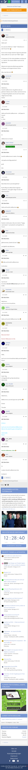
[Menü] (1, 1)
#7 (26, 200)
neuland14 (20, 719)
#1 (26, 40)
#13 (26, 312)
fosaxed (24, 737)
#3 (26, 106)
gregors (3, 719)
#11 (26, 275)
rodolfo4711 (14, 719)
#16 (26, 369)
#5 (26, 149)
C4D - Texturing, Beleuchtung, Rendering (13, 670)
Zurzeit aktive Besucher (11, 716)
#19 (26, 444)
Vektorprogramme (8, 559)
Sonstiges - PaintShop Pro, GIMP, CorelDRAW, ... (14, 636)
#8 (26, 216)
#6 (26, 177)
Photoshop (6, 585)
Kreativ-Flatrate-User (10, 146)
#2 (26, 81)
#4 (26, 128)
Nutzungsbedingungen (14, 753)
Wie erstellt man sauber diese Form (12, 556)
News (5, 568)
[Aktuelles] (22, 1)
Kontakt (14, 751)
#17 (26, 389)
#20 (26, 459)
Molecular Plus (7, 659)
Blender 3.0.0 (7, 572)
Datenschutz (14, 758)
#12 (26, 294)
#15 (26, 347)
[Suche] (25, 1)
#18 (26, 416)
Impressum (14, 756)
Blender (5, 576)
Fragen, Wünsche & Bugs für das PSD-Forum (13, 618)
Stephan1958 (8, 719)
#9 (26, 236)
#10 (26, 255)
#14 (26, 328)
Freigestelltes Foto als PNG (10, 666)
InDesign (6, 611)
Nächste (7, 29)
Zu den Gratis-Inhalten (14, 545)
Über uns (14, 748)
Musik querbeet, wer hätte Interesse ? (13, 598)
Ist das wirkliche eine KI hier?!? (11, 615)
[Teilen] (24, 40)
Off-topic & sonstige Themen (10, 601)
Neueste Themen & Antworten (13, 552)
